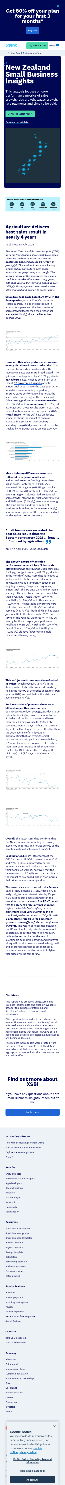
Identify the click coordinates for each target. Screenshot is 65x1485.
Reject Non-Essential (32, 1470)
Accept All (32, 1479)
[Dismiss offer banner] (57, 6)
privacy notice (27, 1452)
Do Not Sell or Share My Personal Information (32, 1461)
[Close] (54, 1426)
